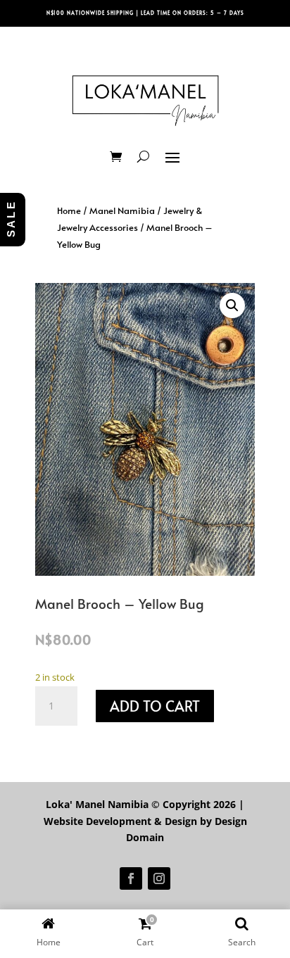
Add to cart (155, 706)
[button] (232, 305)
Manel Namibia (122, 210)
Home (69, 210)
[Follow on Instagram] (159, 878)
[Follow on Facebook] (131, 878)
